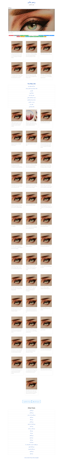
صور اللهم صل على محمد (31, 415)
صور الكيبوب (31, 451)
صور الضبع (31, 437)
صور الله (31, 433)
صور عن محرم (22, 35)
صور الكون (31, 417)
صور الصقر (31, 426)
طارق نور (31, 90)
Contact (28, 457)
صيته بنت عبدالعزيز (31, 102)
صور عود (45, 36)
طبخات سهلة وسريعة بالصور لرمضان (31, 88)
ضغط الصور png (31, 106)
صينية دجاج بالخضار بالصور (31, 97)
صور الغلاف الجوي (31, 446)
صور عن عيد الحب (22, 36)
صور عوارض (18, 36)
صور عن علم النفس (11, 35)
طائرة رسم (31, 104)
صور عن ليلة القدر (26, 35)
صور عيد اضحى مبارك (46, 35)
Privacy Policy (32, 457)
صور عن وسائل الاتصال (36, 36)
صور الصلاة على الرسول (31, 424)
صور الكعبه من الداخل (31, 428)
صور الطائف (31, 435)
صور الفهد (31, 453)
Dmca (26, 457)
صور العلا (31, 430)
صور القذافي (31, 412)
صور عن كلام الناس (52, 35)
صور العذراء (31, 442)
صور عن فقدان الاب (41, 35)
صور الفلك (31, 419)
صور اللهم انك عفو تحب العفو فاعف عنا (31, 444)
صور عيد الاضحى (41, 36)
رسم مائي (31, 2)
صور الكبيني (31, 410)
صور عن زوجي (30, 35)
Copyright (37, 457)
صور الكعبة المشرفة (31, 449)
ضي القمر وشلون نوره (31, 86)
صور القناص (31, 421)
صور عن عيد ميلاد (27, 36)
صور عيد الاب (31, 36)
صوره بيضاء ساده (31, 95)
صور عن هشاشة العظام (17, 35)
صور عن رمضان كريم (35, 35)
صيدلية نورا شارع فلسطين (31, 99)
